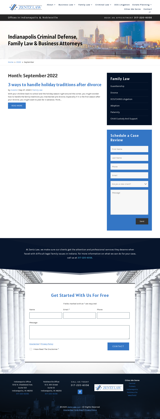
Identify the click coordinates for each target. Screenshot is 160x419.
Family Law (84, 5)
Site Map (79, 410)
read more (17, 105)
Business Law (65, 5)
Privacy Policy (47, 344)
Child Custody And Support (124, 118)
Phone (99, 309)
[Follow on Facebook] (80, 392)
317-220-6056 (143, 17)
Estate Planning (141, 5)
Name (32, 309)
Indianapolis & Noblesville (39, 17)
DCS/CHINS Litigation (121, 99)
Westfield (132, 395)
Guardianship (117, 86)
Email (66, 309)
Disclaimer (34, 344)
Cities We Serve (132, 9)
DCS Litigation (122, 5)
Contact (148, 9)
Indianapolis (132, 389)
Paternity (115, 112)
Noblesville (132, 392)
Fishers (132, 386)
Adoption (115, 105)
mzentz (14, 90)
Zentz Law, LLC (74, 407)
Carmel (132, 383)
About (50, 5)
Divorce (114, 92)
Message (33, 322)
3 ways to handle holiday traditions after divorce (54, 84)
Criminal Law (102, 5)
